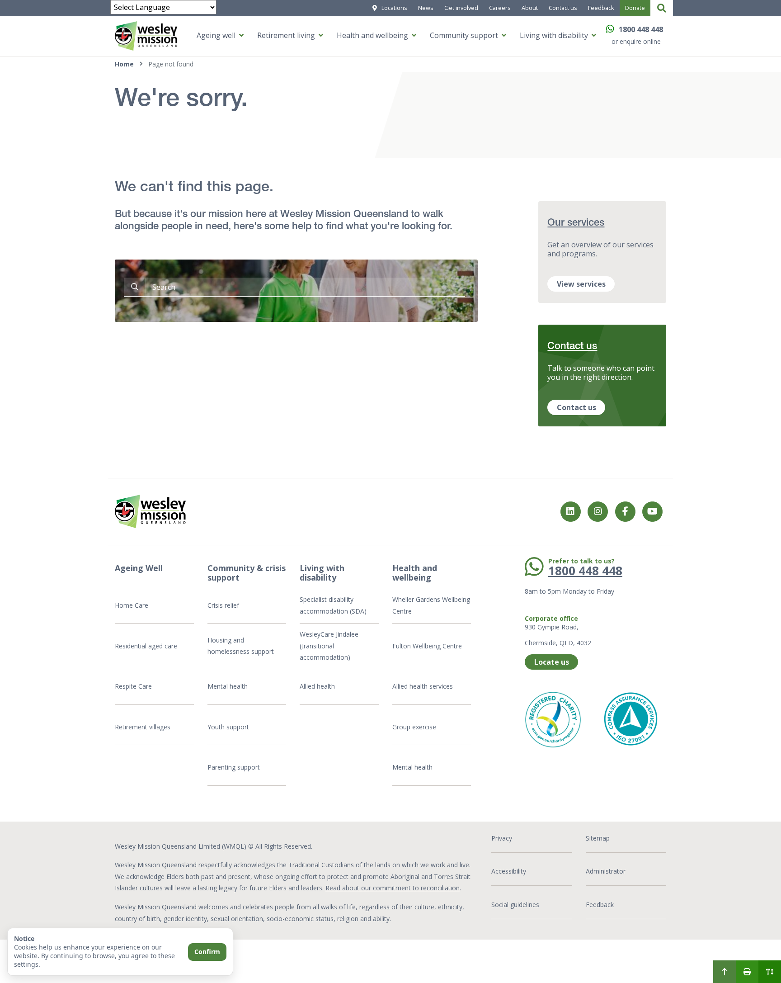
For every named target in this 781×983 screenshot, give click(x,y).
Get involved (461, 8)
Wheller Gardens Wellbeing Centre (431, 605)
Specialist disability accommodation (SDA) (333, 605)
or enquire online (636, 41)
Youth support (228, 727)
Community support (464, 35)
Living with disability (554, 35)
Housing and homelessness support (240, 646)
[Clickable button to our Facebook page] (598, 511)
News (425, 8)
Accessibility (508, 871)
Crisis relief (223, 605)
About (530, 8)
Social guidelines (515, 904)
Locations (394, 8)
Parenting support (233, 767)
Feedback (601, 8)
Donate (635, 8)
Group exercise (414, 727)
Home (124, 64)
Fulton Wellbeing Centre (428, 646)
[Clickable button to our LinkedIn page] (570, 511)
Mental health (227, 686)
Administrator (606, 871)
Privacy (501, 838)
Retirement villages (142, 727)
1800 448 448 (641, 29)
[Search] (661, 8)
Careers (500, 8)
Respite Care (133, 686)
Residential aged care (146, 646)
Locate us (551, 662)
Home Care (131, 605)
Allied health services (422, 686)
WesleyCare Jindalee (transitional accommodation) (329, 646)
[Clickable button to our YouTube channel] (652, 511)
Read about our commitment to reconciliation (392, 888)
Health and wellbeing (372, 35)
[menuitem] (724, 971)
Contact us (563, 8)
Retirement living (286, 35)
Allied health (317, 686)
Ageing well (216, 35)
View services (581, 284)
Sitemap (598, 838)
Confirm (207, 951)
